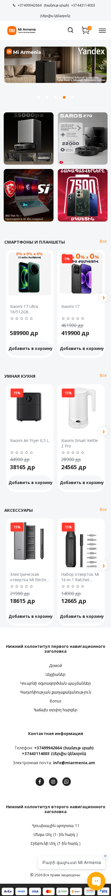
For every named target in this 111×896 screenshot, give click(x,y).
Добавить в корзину (30, 348)
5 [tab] (72, 97)
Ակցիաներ (55, 674)
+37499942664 (48, 747)
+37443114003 (36, 753)
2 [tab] (47, 97)
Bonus (55, 701)
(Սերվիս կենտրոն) (68, 753)
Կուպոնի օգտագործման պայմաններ (55, 683)
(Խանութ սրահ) (78, 747)
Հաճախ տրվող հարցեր (55, 709)
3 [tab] (55, 97)
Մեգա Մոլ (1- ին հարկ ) (56, 834)
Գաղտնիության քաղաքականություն (55, 692)
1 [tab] (38, 97)
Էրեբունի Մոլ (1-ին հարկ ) (56, 843)
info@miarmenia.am (74, 762)
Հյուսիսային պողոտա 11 (55, 825)
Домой (55, 665)
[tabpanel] (55, 65)
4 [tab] (64, 97)
